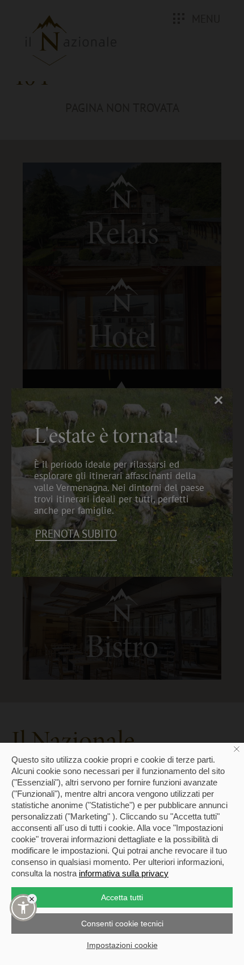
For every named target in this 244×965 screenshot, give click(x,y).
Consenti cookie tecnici (122, 923)
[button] (23, 908)
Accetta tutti (122, 897)
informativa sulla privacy (124, 873)
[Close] (32, 899)
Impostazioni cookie (122, 945)
